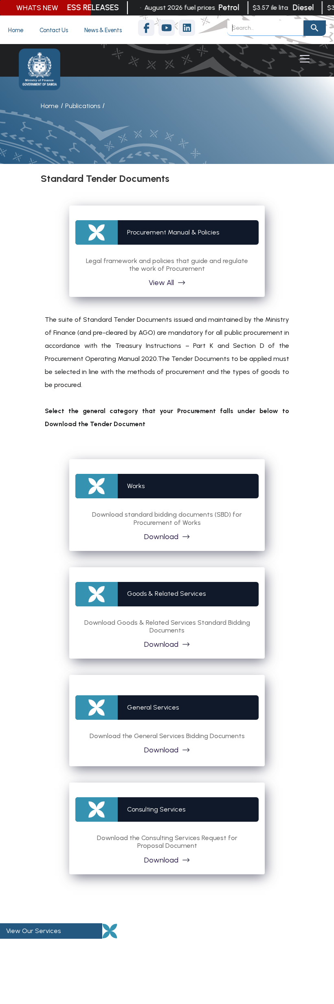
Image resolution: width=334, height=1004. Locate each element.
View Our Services (33, 931)
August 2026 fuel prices (173, 7)
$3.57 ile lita (264, 7)
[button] (303, 59)
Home (50, 106)
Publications (82, 106)
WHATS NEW (37, 7)
